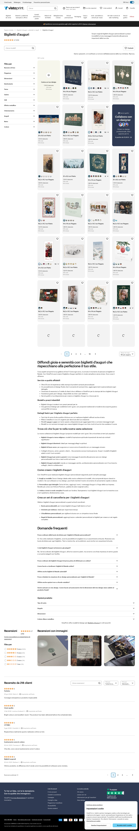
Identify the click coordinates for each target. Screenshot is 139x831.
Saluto (6, 94)
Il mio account (52, 792)
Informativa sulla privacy (24, 819)
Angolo (40, 608)
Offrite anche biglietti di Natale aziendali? (52, 571)
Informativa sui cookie (93, 821)
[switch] (130, 2)
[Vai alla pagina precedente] (107, 775)
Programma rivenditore (55, 803)
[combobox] (41, 8)
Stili (5, 100)
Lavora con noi (81, 794)
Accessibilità (52, 805)
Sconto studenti (53, 808)
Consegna (51, 797)
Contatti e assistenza (54, 794)
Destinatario (8, 84)
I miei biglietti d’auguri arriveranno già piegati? (54, 548)
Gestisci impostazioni (98, 825)
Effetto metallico (10, 105)
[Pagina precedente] (61, 354)
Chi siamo (80, 792)
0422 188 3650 (8, 819)
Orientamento (9, 111)
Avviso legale (46, 819)
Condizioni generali (37, 819)
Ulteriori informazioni (89, 24)
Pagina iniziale (8, 30)
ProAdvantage (27, 2)
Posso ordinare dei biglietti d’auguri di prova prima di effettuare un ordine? (64, 561)
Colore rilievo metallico (45, 619)
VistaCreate (8, 2)
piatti (55, 422)
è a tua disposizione (18, 798)
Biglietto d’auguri (48, 30)
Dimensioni (8, 78)
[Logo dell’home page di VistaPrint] (14, 8)
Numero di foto (9, 68)
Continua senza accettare (94, 805)
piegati (49, 422)
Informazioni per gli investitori (86, 797)
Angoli (6, 116)
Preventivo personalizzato (42, 2)
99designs (17, 2)
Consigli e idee (52, 800)
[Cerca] (55, 8)
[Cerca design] (33, 48)
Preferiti (130, 48)
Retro (6, 121)
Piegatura (7, 73)
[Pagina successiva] (95, 354)
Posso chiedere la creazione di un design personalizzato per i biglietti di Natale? (65, 577)
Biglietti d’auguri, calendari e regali (28, 30)
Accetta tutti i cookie (124, 825)
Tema (6, 89)
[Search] (99, 683)
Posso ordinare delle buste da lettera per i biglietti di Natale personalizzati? (64, 535)
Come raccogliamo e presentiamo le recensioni (17, 638)
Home (15, 819)
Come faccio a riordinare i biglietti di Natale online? (55, 566)
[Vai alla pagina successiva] (132, 775)
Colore (6, 127)
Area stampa (81, 800)
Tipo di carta (41, 603)
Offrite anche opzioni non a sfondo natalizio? (53, 582)
